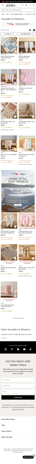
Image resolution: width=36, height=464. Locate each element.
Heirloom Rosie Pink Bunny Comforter (25, 89)
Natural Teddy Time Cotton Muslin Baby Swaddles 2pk (8, 232)
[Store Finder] (23, 5)
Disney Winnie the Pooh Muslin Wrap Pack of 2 (27, 155)
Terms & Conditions (19, 407)
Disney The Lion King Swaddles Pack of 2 (9, 155)
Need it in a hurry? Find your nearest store (1, 1)
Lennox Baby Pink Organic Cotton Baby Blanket (7, 305)
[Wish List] (30, 5)
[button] (30, 30)
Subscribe (18, 397)
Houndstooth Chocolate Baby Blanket (8, 268)
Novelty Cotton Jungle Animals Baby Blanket (27, 268)
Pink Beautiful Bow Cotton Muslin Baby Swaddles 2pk (25, 232)
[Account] (26, 5)
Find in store (9, 263)
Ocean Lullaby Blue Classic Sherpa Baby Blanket (8, 57)
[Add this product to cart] (15, 51)
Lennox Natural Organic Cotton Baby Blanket (27, 122)
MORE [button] (3, 338)
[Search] (4, 10)
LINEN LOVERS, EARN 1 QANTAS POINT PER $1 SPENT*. (19, 1)
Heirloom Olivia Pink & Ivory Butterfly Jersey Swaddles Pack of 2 (9, 90)
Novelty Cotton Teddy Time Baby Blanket (8, 122)
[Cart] (34, 5)
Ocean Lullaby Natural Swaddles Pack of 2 (24, 57)
